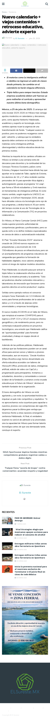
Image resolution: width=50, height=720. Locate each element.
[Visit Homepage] (24, 4)
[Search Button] (46, 4)
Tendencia (12, 12)
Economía (27, 708)
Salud (4, 711)
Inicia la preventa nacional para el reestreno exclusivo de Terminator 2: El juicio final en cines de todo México (31, 570)
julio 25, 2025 (34, 38)
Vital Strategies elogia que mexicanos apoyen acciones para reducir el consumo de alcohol (31, 532)
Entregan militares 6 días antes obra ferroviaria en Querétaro (31, 545)
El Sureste (19, 38)
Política (16, 708)
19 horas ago (21, 550)
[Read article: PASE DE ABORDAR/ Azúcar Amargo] (7, 520)
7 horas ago (21, 524)
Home (4, 12)
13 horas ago (21, 538)
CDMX (38, 708)
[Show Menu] (3, 4)
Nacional (5, 708)
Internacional (16, 711)
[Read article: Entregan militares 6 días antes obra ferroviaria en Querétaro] (7, 546)
